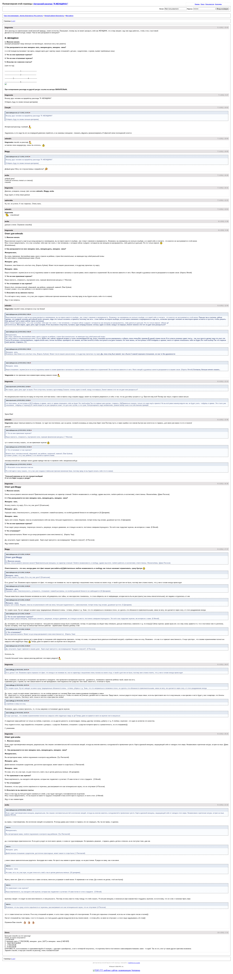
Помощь (197, 4)
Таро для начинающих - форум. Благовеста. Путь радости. (23, 15)
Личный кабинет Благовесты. (54, 15)
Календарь (218, 4)
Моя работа (69, 15)
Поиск (202, 4)
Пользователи (209, 4)
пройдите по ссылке (134, 962)
